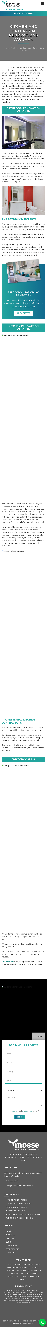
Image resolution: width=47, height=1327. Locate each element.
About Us (10, 1235)
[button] (34, 1036)
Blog (8, 1242)
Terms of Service (27, 1111)
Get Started (23, 313)
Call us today (8, 962)
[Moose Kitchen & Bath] (11, 3)
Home (6, 48)
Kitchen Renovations (16, 1200)
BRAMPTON (36, 1270)
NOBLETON (13, 1276)
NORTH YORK (20, 1264)
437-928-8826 (14, 9)
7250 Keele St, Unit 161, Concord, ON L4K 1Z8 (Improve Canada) (23, 1174)
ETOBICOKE (14, 1273)
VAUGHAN (10, 1270)
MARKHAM (25, 1273)
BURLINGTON (33, 1276)
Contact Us (11, 1245)
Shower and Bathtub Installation (23, 1214)
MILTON (22, 1276)
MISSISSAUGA (12, 1267)
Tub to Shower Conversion (19, 1218)
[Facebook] (18, 1316)
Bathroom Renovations (17, 1207)
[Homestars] (23, 1316)
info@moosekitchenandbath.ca (20, 1186)
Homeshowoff (28, 1323)
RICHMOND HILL (35, 1264)
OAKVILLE (23, 1279)
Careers (10, 1238)
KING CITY (36, 1267)
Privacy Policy (14, 1111)
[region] (23, 1013)
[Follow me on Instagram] (28, 1316)
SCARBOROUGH (22, 1270)
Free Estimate (12, 1249)
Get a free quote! (23, 13)
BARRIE (34, 1273)
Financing (11, 1253)
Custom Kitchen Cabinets (18, 1204)
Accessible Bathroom (16, 1211)
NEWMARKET (25, 1267)
